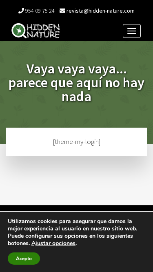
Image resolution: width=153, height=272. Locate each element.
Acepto (24, 258)
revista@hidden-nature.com (101, 10)
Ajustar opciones (53, 243)
